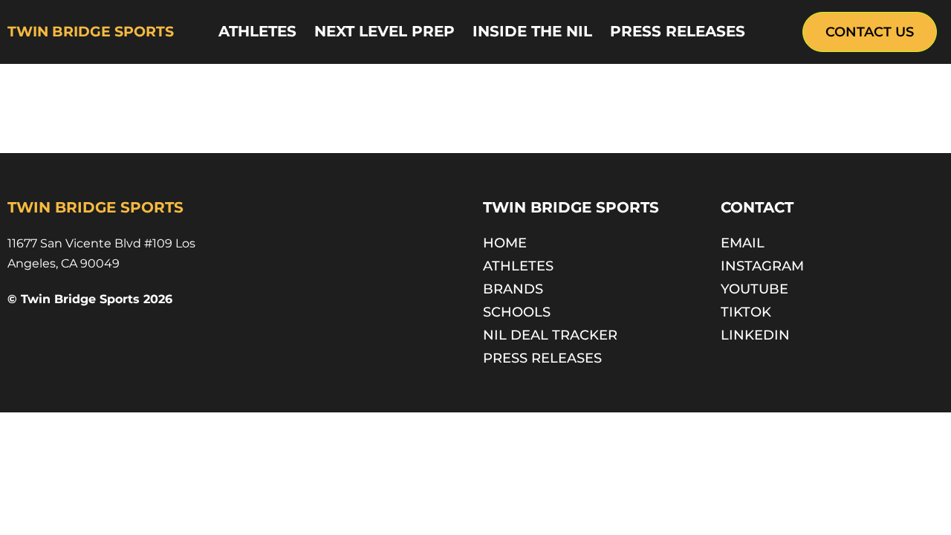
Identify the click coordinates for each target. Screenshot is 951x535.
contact (757, 207)
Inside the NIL (532, 31)
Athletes (257, 31)
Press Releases (677, 31)
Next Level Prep (384, 31)
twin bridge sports (90, 31)
